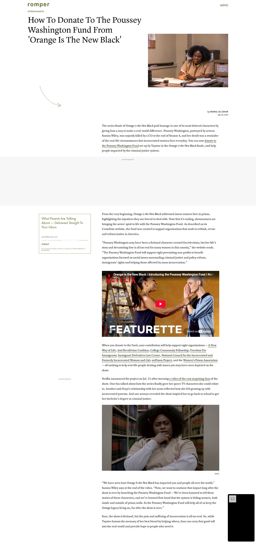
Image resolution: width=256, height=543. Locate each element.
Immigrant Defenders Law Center (139, 355)
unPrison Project (162, 360)
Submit (45, 244)
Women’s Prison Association (200, 360)
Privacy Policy (45, 250)
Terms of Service (78, 249)
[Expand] (231, 497)
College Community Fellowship (169, 350)
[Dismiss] (251, 497)
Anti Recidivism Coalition (133, 350)
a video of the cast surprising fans (189, 379)
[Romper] (38, 5)
